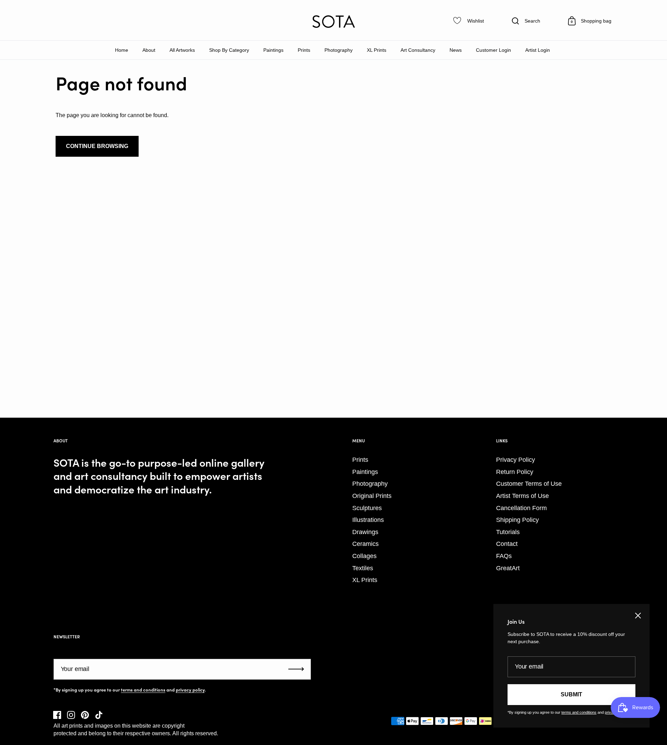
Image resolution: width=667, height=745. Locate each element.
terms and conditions (143, 690)
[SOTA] (333, 21)
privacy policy (190, 690)
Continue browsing (97, 146)
